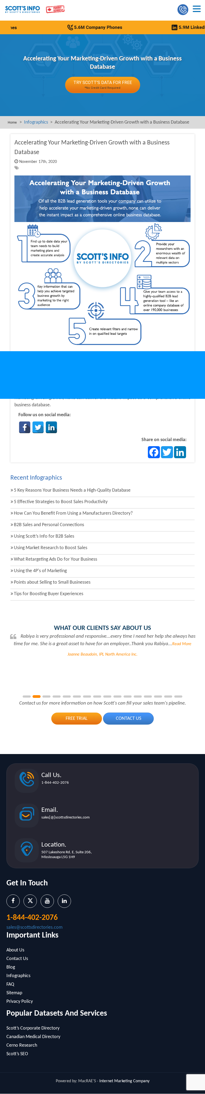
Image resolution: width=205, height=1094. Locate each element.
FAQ (10, 984)
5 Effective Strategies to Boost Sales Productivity (61, 501)
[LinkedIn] (51, 427)
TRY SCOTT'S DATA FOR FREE (102, 85)
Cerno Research (21, 1045)
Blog (10, 967)
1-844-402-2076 (55, 783)
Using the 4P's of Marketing (40, 570)
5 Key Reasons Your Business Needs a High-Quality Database (72, 490)
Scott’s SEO (17, 1054)
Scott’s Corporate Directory (33, 1028)
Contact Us (128, 718)
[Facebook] (25, 427)
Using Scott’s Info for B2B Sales (44, 536)
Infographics (36, 122)
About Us (15, 950)
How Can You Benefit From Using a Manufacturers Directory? (73, 513)
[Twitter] (38, 427)
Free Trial (77, 718)
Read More (181, 644)
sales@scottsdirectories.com (34, 927)
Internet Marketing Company (124, 1081)
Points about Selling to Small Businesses (52, 582)
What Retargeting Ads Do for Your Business (55, 559)
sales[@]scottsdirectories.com (65, 818)
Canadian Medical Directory (33, 1036)
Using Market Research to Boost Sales (50, 547)
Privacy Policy (19, 1001)
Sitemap (14, 993)
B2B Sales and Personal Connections (49, 524)
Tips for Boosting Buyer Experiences (48, 593)
